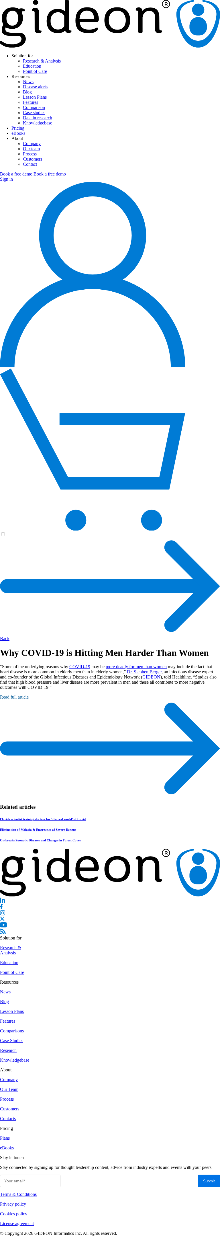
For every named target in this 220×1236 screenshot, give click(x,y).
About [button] (17, 138)
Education (32, 66)
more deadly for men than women (136, 666)
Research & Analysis (42, 61)
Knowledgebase (37, 122)
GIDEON (151, 676)
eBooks (18, 133)
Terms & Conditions (18, 1194)
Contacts (8, 1118)
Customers (32, 159)
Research (8, 1050)
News (28, 81)
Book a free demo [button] (16, 173)
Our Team (9, 1089)
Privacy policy (13, 1204)
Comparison (34, 107)
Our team (31, 148)
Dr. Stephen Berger (144, 671)
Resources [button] (20, 76)
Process (30, 153)
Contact (30, 164)
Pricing (17, 128)
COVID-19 (79, 666)
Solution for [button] (22, 55)
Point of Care (35, 71)
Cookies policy (13, 1213)
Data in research (37, 117)
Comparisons (12, 1030)
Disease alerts (35, 86)
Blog (27, 91)
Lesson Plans (35, 97)
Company (32, 143)
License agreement (17, 1223)
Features (30, 102)
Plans (5, 1138)
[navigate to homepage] (110, 46)
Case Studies (11, 1040)
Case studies (34, 112)
